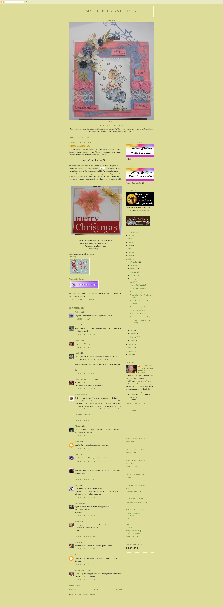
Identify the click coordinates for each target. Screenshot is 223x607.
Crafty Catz (130, 477)
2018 (130, 245)
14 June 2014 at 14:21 (85, 435)
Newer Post (73, 589)
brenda (77, 353)
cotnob (77, 521)
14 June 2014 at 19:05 (85, 479)
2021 (130, 239)
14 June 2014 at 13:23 (85, 420)
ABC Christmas (131, 516)
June (132, 282)
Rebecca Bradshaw (81, 555)
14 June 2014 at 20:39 (85, 515)
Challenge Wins (83, 137)
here (80, 168)
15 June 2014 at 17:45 (85, 564)
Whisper (78, 426)
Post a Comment (74, 585)
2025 (130, 235)
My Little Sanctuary (111, 11)
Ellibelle (78, 454)
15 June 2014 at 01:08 (85, 536)
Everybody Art (131, 452)
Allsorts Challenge (136, 291)
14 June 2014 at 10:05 (85, 373)
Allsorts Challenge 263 (138, 307)
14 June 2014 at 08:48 (85, 334)
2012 (130, 348)
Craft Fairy (72, 256)
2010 (130, 354)
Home (72, 137)
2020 (130, 242)
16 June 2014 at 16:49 (85, 580)
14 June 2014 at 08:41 (85, 319)
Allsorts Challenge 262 (138, 313)
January (133, 340)
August (133, 275)
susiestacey (146, 365)
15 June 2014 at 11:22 (85, 549)
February (133, 337)
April (132, 330)
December (134, 262)
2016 (130, 252)
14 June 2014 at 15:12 (85, 448)
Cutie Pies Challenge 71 (138, 288)
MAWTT (129, 527)
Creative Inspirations (133, 521)
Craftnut (78, 312)
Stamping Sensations (133, 533)
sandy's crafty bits (81, 570)
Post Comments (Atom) (86, 594)
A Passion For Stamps (76, 279)
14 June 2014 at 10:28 (85, 389)
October (133, 268)
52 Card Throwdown (133, 513)
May (132, 327)
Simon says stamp (132, 466)
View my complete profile (137, 403)
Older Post (118, 589)
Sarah (77, 325)
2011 (130, 351)
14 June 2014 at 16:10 (85, 461)
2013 (130, 344)
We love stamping (132, 536)
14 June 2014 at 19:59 (85, 497)
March (132, 333)
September (134, 272)
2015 (130, 255)
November (134, 265)
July (132, 278)
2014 (130, 259)
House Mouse (130, 441)
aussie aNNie (79, 394)
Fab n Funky (130, 463)
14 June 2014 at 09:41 (85, 347)
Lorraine (78, 503)
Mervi (77, 485)
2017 (130, 249)
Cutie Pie (129, 524)
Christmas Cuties (132, 519)
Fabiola (77, 441)
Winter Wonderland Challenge (140, 317)
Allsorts (97, 152)
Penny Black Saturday (133, 530)
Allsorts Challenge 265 (138, 285)
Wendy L (78, 340)
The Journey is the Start (83, 414)
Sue (76, 467)
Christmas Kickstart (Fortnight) (136, 502)
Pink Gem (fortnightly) (133, 491)
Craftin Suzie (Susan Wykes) (84, 379)
